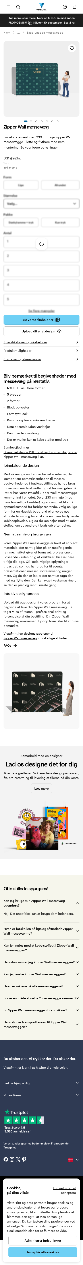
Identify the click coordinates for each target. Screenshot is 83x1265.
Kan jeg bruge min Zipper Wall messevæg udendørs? (34, 903)
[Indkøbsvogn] (74, 7)
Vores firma (12, 1095)
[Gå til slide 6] (52, 121)
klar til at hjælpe (34, 1067)
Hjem (7, 32)
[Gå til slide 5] (47, 121)
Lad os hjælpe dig (17, 1083)
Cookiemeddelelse (20, 1231)
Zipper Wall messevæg (20, 638)
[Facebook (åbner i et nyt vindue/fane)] (6, 1160)
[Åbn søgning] (18, 7)
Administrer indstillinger (43, 1240)
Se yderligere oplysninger (39, 147)
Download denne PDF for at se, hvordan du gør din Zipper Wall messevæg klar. (40, 454)
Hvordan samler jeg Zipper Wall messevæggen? (39, 962)
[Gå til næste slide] (77, 79)
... (18, 32)
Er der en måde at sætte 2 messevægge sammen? (40, 998)
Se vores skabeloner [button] (38, 320)
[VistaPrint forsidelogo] (41, 6)
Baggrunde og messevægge (45, 32)
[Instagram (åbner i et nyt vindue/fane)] (12, 1160)
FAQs (7, 645)
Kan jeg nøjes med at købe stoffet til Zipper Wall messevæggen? (39, 947)
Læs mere (41, 788)
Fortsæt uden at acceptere (64, 1190)
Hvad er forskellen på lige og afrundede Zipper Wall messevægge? (38, 931)
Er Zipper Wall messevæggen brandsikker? (35, 1010)
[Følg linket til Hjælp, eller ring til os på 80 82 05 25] (65, 7)
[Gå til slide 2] (31, 121)
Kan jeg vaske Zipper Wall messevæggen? (35, 974)
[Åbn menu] (8, 7)
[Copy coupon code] (30, 22)
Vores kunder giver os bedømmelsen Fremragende (36, 1145)
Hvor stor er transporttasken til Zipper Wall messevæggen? (36, 1024)
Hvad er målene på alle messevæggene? (33, 986)
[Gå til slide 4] (41, 121)
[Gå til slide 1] (25, 121)
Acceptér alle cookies (43, 1252)
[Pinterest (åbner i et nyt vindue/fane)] (24, 1159)
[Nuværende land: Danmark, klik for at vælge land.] (73, 1159)
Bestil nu (69, 22)
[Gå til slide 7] (57, 121)
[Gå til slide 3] (36, 121)
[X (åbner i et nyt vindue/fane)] (18, 1159)
